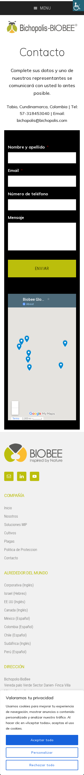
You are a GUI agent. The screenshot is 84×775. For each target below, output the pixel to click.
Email (15, 170)
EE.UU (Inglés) (14, 602)
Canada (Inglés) (16, 610)
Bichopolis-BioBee (42, 27)
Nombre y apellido (28, 147)
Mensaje (16, 217)
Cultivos (10, 533)
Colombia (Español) (18, 627)
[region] (42, 732)
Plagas (9, 541)
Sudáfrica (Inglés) (17, 643)
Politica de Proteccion (20, 549)
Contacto (11, 558)
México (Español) (17, 618)
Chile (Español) (15, 635)
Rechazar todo (42, 765)
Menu (45, 8)
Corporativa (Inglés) (19, 585)
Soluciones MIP (15, 524)
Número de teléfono (28, 193)
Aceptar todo (42, 740)
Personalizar (42, 752)
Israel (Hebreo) (15, 593)
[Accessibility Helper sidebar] (78, 5)
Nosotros (11, 516)
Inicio (8, 508)
